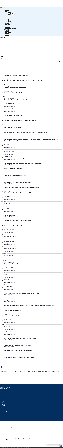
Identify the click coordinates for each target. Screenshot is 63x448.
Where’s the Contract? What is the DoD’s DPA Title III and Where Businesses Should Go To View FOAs (23, 80)
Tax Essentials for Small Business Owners (12, 152)
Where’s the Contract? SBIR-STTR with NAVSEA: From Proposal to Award (18, 220)
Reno (8, 19)
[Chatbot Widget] (61, 446)
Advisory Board (7, 24)
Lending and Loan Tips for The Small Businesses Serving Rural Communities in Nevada (20, 120)
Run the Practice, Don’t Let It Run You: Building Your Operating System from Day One (20, 357)
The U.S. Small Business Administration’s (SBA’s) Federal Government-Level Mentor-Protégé (21, 293)
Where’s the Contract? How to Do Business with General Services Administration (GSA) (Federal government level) (25, 132)
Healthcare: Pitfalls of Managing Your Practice (12, 315)
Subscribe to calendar (31, 366)
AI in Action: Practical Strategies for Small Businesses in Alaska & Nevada (18, 92)
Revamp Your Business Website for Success (12, 127)
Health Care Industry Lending (9, 215)
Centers (6, 11)
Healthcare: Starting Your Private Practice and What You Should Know (17, 281)
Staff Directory (7, 10)
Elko (8, 15)
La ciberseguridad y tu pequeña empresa (11, 198)
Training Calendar (8, 32)
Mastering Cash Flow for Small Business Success (13, 168)
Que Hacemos (7, 35)
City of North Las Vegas (11, 14)
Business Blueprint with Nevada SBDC (11, 333)
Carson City (9, 12)
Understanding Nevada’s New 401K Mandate (12, 230)
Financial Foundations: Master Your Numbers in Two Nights (15, 269)
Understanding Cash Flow (9, 237)
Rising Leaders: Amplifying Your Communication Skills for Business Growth (18, 350)
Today (31, 363)
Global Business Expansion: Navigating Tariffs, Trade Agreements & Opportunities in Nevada (21, 187)
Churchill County (10, 13)
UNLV (8, 20)
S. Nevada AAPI (10, 21)
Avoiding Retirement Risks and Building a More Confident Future (16, 256)
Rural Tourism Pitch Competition (10, 275)
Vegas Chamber (10, 22)
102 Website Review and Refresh (10, 110)
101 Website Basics (7, 104)
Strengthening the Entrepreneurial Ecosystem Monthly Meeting (16, 99)
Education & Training (6, 29)
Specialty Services (7, 27)
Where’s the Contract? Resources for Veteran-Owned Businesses (16, 75)
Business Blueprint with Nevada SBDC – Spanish (13, 320)
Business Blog (7, 31)
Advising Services (5, 407)
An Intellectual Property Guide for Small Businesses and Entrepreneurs (17, 288)
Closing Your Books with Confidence (11, 249)
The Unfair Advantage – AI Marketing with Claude (13, 310)
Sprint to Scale (7, 30)
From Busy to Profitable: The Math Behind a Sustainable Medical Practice (17, 345)
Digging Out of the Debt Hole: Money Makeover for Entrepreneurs (16, 175)
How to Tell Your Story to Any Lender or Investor (13, 115)
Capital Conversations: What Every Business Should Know (15, 225)
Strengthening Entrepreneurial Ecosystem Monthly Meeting (15, 87)
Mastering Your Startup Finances (10, 243)
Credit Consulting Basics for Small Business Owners (14, 263)
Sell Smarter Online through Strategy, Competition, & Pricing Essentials (17, 182)
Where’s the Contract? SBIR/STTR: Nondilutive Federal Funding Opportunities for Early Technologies (23, 163)
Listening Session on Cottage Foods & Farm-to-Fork (14, 300)
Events (2, 58)
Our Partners (7, 23)
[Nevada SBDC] (3, 7)
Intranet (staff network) (6, 411)
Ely (8, 16)
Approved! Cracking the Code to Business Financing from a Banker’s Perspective (19, 192)
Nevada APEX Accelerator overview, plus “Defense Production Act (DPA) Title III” (19, 327)
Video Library (7, 33)
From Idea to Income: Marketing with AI (11, 210)
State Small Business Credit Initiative (10, 28)
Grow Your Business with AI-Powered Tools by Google (14, 158)
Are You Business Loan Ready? (10, 204)
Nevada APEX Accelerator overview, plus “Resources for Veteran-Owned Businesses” (20, 338)
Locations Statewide (3, 386)
